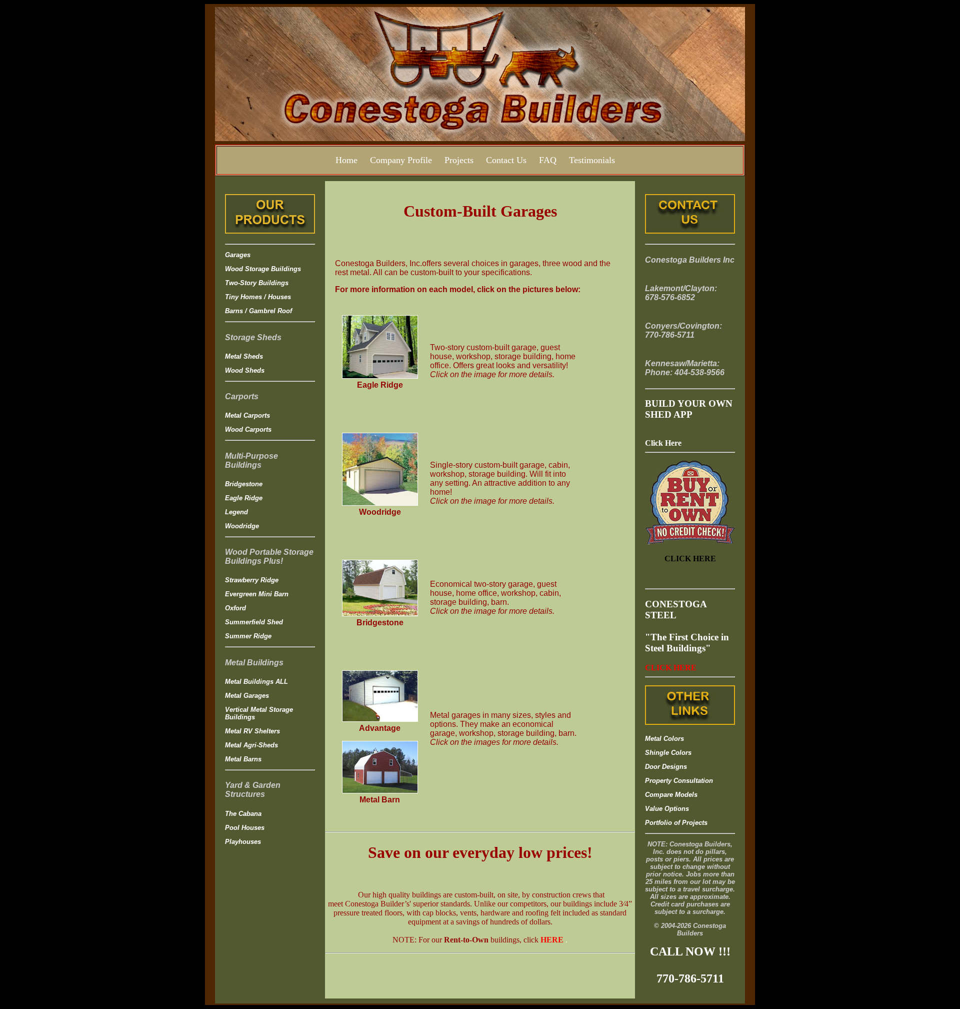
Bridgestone (243, 484)
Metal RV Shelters (252, 731)
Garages (237, 255)
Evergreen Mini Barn (256, 594)
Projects (459, 160)
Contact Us (506, 160)
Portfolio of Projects (676, 822)
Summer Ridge (248, 636)
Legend (236, 512)
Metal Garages (247, 695)
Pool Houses (244, 827)
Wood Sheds (244, 370)
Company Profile (401, 160)
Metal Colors (664, 738)
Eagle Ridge (243, 498)
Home (347, 160)
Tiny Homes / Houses (258, 297)
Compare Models (671, 794)
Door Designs (666, 766)
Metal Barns (243, 759)
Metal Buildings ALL (256, 681)
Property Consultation (679, 780)
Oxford (235, 608)
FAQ (547, 160)
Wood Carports (248, 429)
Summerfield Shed (254, 622)
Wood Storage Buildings (263, 269)
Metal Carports (247, 415)
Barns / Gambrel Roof (258, 311)
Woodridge (242, 526)
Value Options (667, 808)
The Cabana (243, 813)
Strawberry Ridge (251, 580)
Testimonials (592, 160)
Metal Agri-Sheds (251, 745)
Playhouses (243, 841)
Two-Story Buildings (256, 283)
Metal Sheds (244, 356)
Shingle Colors (668, 752)
